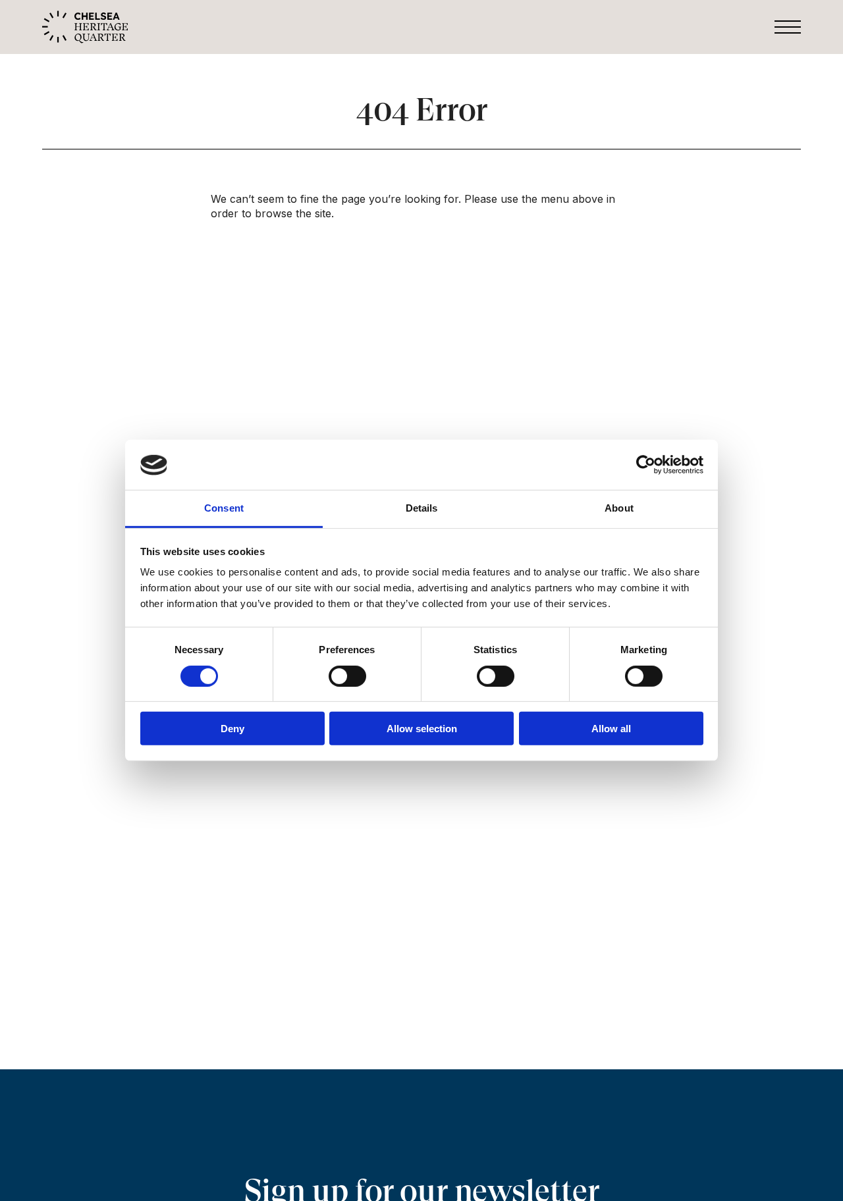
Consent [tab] (224, 508)
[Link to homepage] (85, 25)
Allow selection (422, 728)
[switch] (347, 676)
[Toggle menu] (787, 27)
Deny (232, 728)
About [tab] (619, 508)
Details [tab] (422, 508)
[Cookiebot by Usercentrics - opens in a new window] (645, 465)
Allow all (611, 728)
